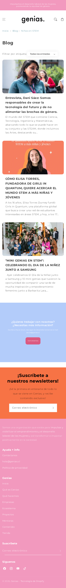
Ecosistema (9, 508)
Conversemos (33, 341)
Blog (15, 31)
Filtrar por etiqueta (14, 53)
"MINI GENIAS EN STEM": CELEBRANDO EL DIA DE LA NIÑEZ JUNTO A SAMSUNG (32, 265)
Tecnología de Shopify (32, 581)
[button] (4, 19)
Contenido (8, 526)
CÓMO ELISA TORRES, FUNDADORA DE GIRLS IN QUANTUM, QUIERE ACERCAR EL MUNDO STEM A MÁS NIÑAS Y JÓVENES (31, 188)
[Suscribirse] (53, 408)
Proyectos (8, 514)
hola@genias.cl (11, 461)
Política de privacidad (15, 467)
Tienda (6, 533)
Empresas (8, 502)
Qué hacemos (10, 496)
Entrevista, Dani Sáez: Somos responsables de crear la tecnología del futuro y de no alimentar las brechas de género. (31, 105)
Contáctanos (9, 455)
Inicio (5, 31)
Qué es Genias (10, 489)
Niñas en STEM (30, 31)
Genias (14, 581)
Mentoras (7, 520)
